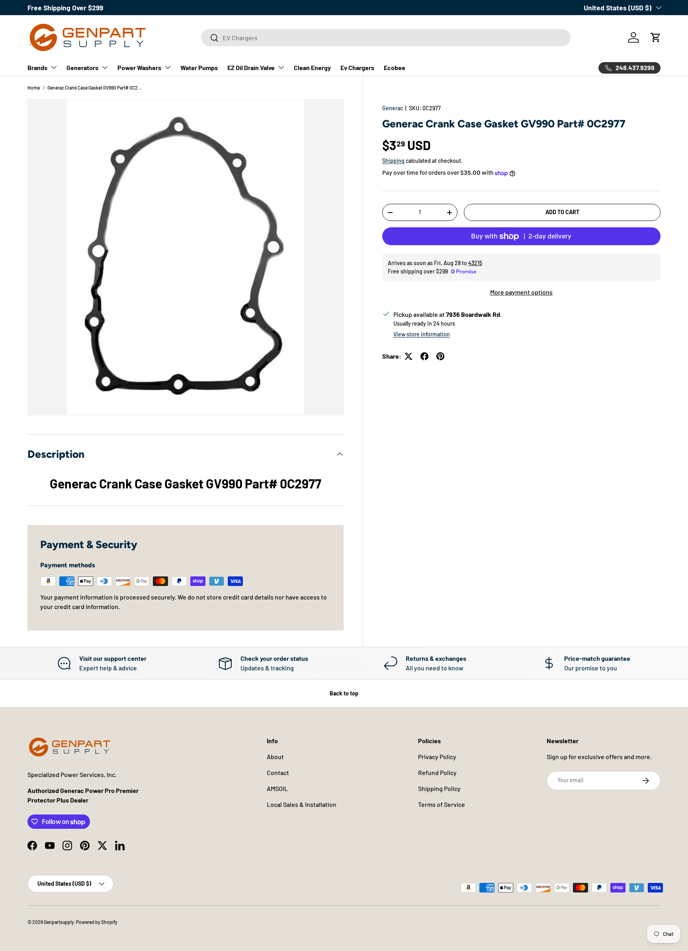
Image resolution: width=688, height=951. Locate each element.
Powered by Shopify (96, 922)
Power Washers (139, 67)
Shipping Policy (439, 788)
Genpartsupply (59, 922)
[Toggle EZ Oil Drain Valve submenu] (281, 67)
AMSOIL (277, 788)
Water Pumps (199, 67)
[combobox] (386, 37)
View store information (421, 334)
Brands (37, 67)
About (275, 756)
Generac (392, 108)
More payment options (521, 292)
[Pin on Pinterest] (440, 356)
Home (33, 87)
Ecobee (394, 67)
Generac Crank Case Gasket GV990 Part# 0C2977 (95, 87)
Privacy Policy (437, 756)
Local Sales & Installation (301, 804)
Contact (278, 772)
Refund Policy (437, 772)
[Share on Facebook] (424, 356)
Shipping (393, 160)
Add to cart (562, 212)
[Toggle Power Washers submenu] (167, 67)
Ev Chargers (357, 67)
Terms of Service (441, 804)
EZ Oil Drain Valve (251, 67)
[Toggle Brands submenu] (54, 67)
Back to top (344, 693)
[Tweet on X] (408, 356)
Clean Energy (312, 67)
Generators (82, 67)
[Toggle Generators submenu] (104, 67)
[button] (656, 37)
